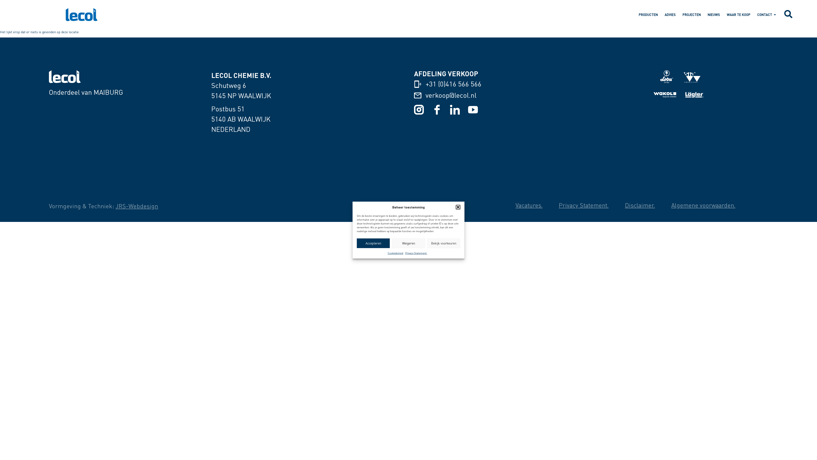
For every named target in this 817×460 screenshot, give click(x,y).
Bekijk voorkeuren (443, 243)
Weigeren (408, 243)
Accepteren (373, 243)
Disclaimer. (640, 205)
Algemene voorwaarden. (703, 205)
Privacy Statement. (416, 252)
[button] (458, 207)
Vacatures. (529, 205)
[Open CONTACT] (775, 14)
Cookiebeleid (395, 252)
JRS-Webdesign (137, 206)
